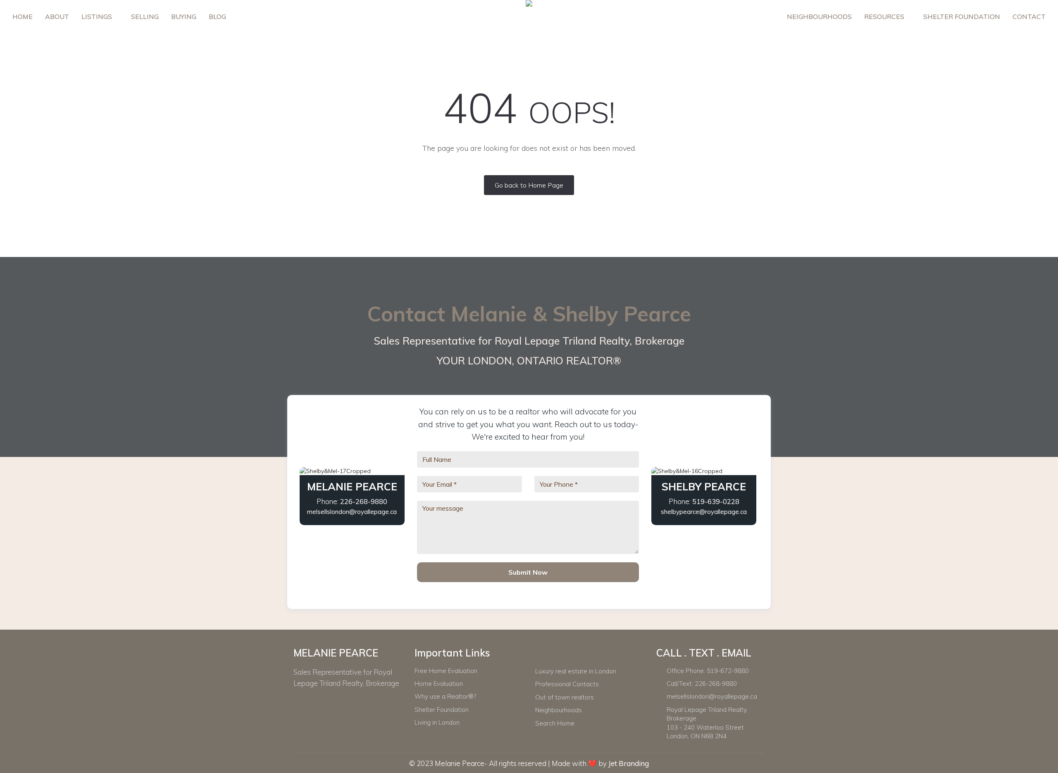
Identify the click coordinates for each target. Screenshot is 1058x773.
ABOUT (57, 16)
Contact (1029, 16)
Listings (97, 16)
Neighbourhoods (819, 16)
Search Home (554, 723)
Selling (145, 16)
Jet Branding (628, 763)
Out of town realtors (564, 697)
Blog (217, 16)
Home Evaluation (439, 683)
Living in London (437, 722)
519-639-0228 (715, 501)
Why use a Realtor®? (445, 696)
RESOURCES (885, 16)
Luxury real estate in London (575, 671)
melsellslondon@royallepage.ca (352, 512)
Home (22, 16)
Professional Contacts (567, 684)
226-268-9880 (363, 501)
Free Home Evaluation (446, 671)
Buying (183, 16)
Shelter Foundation (961, 16)
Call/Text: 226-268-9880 (702, 683)
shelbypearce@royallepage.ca (704, 512)
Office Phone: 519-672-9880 (708, 671)
